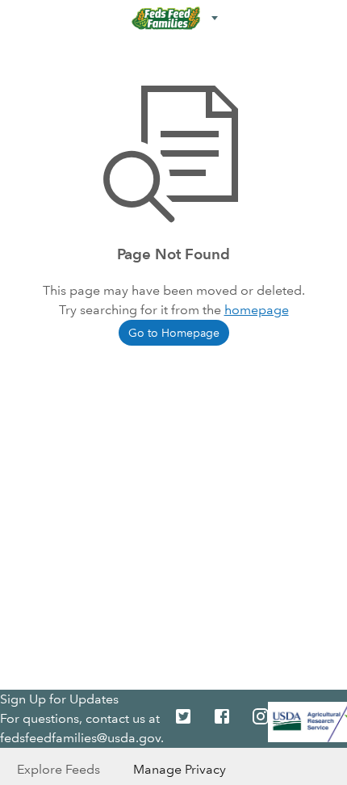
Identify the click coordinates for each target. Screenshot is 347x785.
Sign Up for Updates (59, 699)
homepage (256, 309)
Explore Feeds (58, 769)
